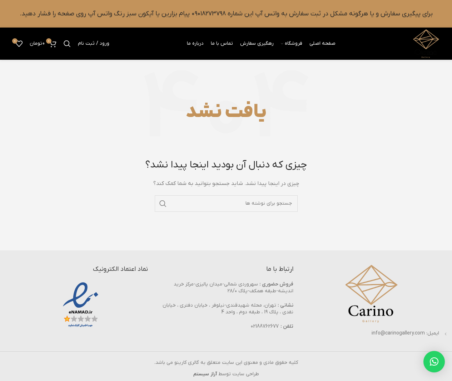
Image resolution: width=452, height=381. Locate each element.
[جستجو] (67, 43)
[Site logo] (426, 43)
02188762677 (265, 326)
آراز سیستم (205, 374)
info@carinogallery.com (398, 333)
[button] (434, 361)
